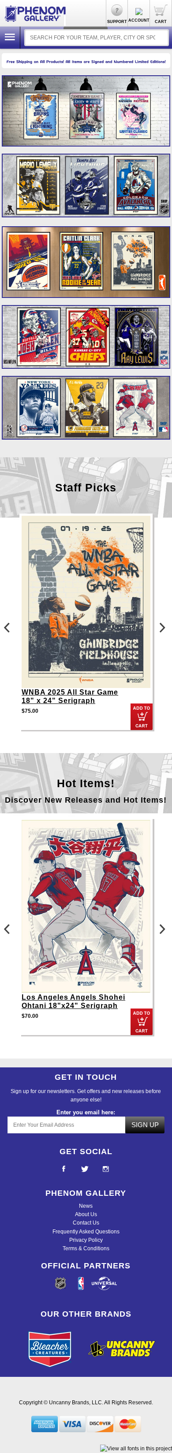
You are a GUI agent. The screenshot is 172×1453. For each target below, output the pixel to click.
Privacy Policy (86, 1240)
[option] (86, 261)
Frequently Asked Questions (86, 1232)
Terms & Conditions (86, 1248)
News (86, 1206)
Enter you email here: (85, 1112)
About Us (86, 1214)
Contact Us (86, 1223)
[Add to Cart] (142, 716)
